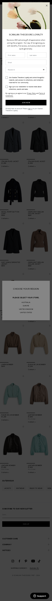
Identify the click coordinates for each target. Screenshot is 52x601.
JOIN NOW (26, 102)
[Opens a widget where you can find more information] (39, 596)
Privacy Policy (31, 93)
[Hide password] (43, 69)
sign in (30, 108)
